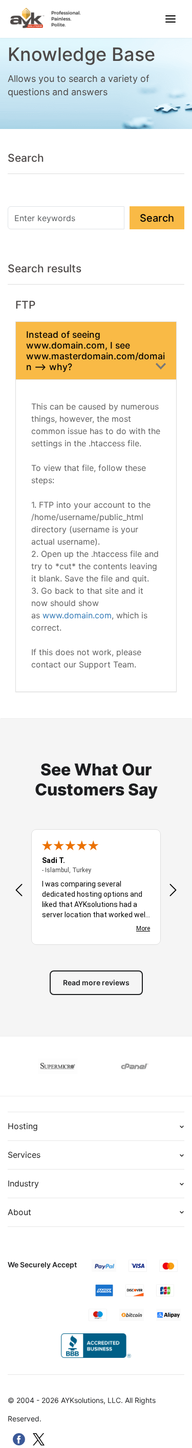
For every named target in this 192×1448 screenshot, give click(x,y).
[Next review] (173, 891)
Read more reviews (96, 982)
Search (157, 218)
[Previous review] (19, 891)
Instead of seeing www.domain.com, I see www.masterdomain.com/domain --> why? (95, 350)
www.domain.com (77, 615)
